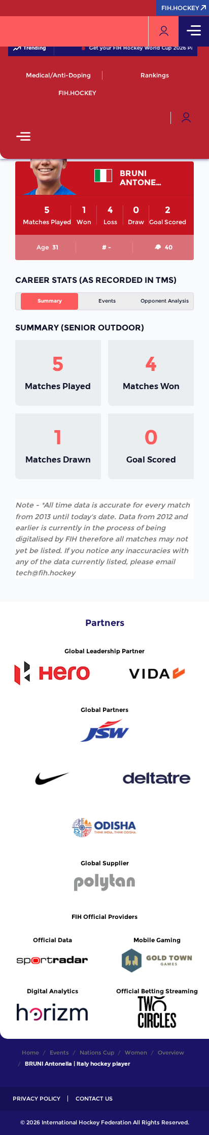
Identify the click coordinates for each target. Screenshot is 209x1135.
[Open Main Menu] (23, 137)
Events (107, 301)
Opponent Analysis (165, 301)
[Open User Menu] (186, 118)
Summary (50, 301)
